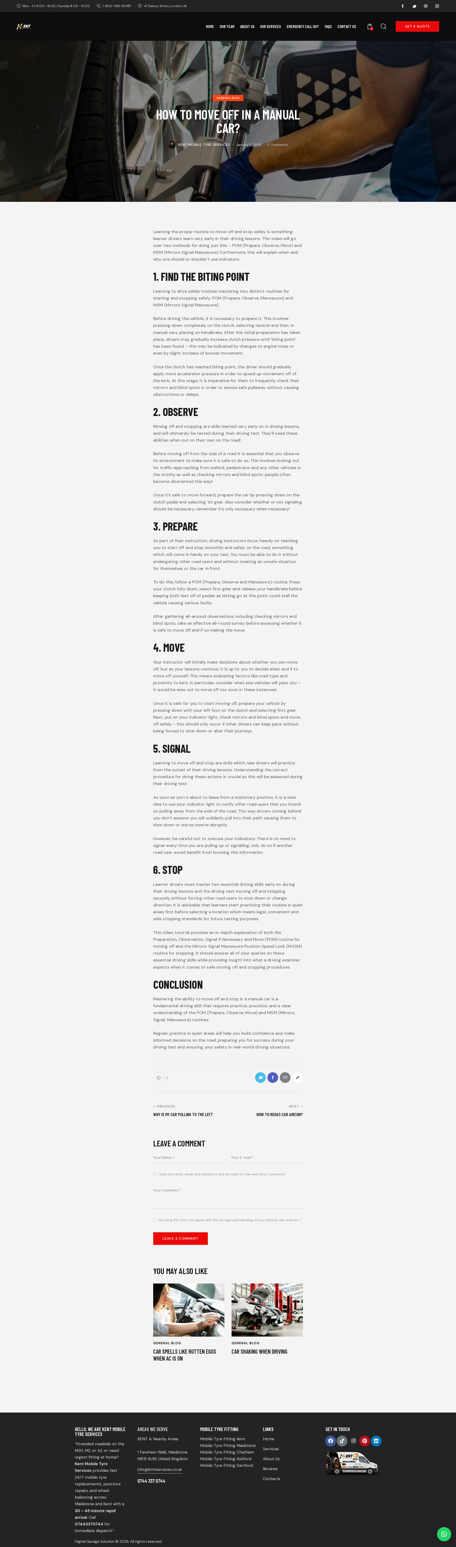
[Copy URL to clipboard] (297, 1077)
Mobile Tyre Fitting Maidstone (228, 1445)
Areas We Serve (153, 1429)
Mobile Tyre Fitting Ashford (225, 1458)
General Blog (228, 98)
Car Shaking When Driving (259, 1351)
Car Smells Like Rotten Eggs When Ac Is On (184, 1355)
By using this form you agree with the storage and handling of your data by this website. (230, 1220)
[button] (444, 1534)
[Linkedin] (376, 1441)
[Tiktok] (342, 1441)
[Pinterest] (364, 1441)
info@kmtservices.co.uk (160, 1469)
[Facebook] (330, 1441)
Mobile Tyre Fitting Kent (222, 1438)
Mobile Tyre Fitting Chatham (227, 1452)
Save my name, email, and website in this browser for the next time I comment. (222, 1174)
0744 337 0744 (151, 1481)
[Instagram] (353, 1441)
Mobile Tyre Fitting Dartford (226, 1465)
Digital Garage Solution (94, 1541)
